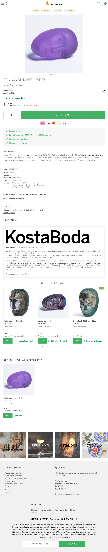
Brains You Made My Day (13, 398)
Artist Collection (27, 187)
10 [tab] (64, 348)
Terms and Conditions (13, 476)
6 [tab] (54, 348)
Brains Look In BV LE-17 (13, 321)
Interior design (17, 185)
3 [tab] (56, 76)
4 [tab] (50, 348)
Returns (8, 493)
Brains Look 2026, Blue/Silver (85, 321)
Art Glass (15, 183)
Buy (8, 341)
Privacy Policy (10, 481)
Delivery (8, 486)
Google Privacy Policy (62, 537)
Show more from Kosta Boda (17, 274)
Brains (10, 91)
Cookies (8, 490)
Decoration (30, 185)
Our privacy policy (45, 537)
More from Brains (54, 283)
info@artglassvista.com (70, 494)
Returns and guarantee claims (16, 478)
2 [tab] (53, 76)
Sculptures (35, 183)
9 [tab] (61, 348)
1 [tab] (51, 76)
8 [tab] (59, 348)
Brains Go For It (44, 321)
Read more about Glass (14, 483)
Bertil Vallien (16, 85)
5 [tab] (52, 348)
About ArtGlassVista (13, 473)
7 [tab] (57, 348)
